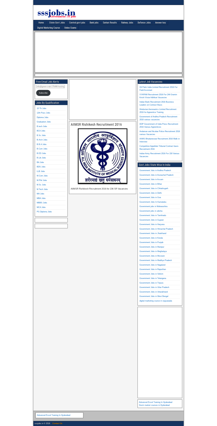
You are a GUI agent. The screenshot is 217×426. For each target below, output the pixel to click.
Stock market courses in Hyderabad (154, 405)
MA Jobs (40, 194)
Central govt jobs (77, 22)
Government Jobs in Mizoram (152, 256)
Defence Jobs (144, 22)
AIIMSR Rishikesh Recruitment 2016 (96, 124)
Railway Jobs (127, 22)
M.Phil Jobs (42, 180)
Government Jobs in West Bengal (154, 296)
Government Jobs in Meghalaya (153, 251)
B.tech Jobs (42, 126)
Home (41, 22)
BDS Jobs (41, 167)
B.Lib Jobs (41, 158)
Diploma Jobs (42, 117)
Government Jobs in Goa (150, 197)
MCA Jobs (41, 207)
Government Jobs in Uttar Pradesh (154, 287)
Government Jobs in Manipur (152, 247)
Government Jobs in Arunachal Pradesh (156, 175)
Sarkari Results (110, 22)
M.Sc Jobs (41, 185)
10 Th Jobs (41, 108)
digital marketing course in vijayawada (156, 301)
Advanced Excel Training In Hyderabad (155, 402)
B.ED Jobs (41, 153)
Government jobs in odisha (151, 211)
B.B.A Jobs (41, 144)
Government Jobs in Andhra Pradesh (155, 170)
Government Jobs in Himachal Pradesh (156, 229)
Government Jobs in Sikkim (151, 274)
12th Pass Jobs (43, 113)
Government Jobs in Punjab (151, 242)
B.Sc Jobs (41, 135)
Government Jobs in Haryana (152, 224)
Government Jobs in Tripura (151, 283)
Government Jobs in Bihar (151, 184)
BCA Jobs (41, 131)
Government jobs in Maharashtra (153, 206)
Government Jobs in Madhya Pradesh (156, 260)
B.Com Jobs (42, 149)
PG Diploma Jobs (44, 212)
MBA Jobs (41, 198)
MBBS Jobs (42, 203)
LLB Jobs (41, 171)
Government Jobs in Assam (151, 179)
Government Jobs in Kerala (151, 238)
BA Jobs (40, 162)
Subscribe (43, 93)
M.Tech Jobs (42, 189)
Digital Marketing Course (48, 27)
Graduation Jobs (44, 122)
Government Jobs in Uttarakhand (154, 292)
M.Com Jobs (42, 176)
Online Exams (70, 27)
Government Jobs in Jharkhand (153, 233)
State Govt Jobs (57, 22)
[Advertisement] (107, 51)
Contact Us (57, 423)
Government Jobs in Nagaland (152, 265)
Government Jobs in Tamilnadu (153, 215)
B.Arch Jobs (42, 140)
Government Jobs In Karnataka (153, 202)
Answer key (160, 22)
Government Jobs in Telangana (153, 278)
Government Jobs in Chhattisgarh (154, 188)
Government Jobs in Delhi (151, 193)
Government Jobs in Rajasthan (153, 269)
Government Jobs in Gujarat (152, 220)
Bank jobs (94, 22)
